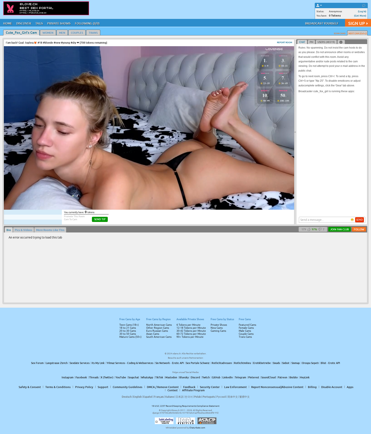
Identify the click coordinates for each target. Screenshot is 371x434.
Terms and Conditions (199, 228)
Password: (154, 210)
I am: (157, 218)
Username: (153, 202)
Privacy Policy (194, 233)
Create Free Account (185, 247)
